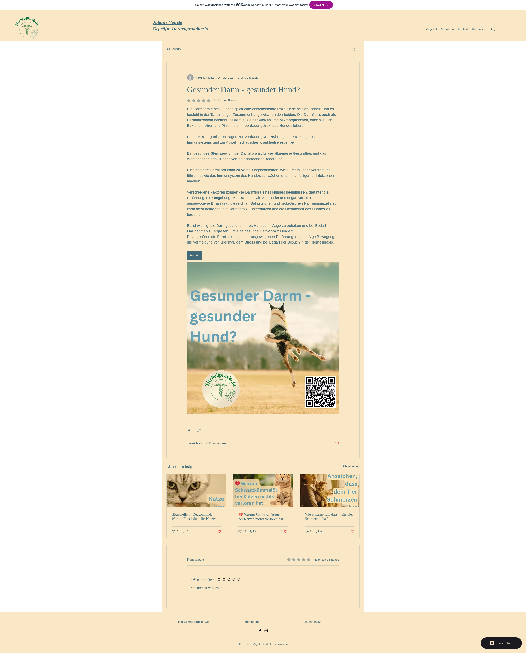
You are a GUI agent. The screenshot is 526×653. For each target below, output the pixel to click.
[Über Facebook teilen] (189, 431)
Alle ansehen (351, 466)
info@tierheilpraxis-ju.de (194, 621)
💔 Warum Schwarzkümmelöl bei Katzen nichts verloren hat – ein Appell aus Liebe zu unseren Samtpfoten (262, 517)
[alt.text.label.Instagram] (266, 631)
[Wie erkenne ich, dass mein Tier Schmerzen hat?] (329, 490)
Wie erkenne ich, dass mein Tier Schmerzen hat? (329, 516)
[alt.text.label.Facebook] (260, 631)
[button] (431, 29)
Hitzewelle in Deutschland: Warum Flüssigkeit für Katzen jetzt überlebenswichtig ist (194, 516)
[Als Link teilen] (199, 431)
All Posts (173, 49)
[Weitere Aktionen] (336, 77)
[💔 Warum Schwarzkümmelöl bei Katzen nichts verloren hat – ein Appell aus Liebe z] (263, 490)
